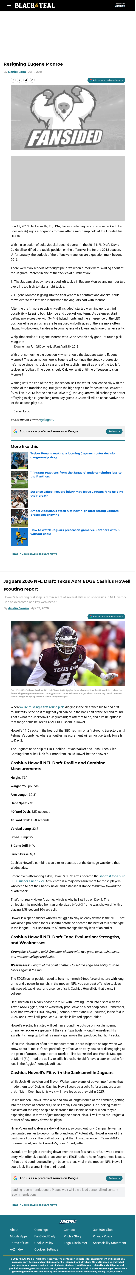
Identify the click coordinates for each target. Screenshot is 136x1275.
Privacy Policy (102, 1236)
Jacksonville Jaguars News (39, 553)
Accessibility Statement (109, 1243)
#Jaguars (17, 342)
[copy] (32, 80)
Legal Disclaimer (75, 1243)
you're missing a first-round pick (41, 707)
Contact (69, 1230)
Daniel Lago (17, 72)
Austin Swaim (18, 608)
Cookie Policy (43, 1243)
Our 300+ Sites (103, 1230)
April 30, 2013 (69, 346)
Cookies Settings (46, 1249)
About (14, 1230)
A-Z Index (16, 1249)
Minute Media (26, 1258)
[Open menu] (9, 5)
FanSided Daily (44, 1236)
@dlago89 (47, 420)
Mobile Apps (18, 1236)
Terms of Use (19, 1243)
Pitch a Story (72, 1236)
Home (14, 553)
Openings (41, 1230)
